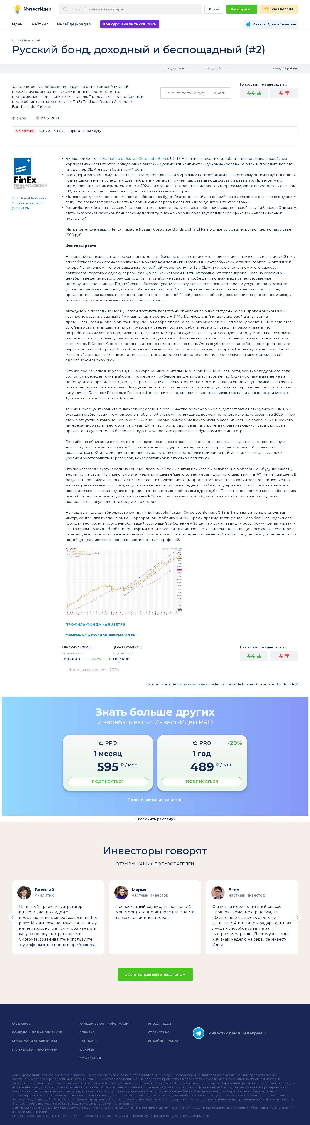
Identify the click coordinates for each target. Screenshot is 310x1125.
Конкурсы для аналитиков (37, 1032)
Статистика (159, 1032)
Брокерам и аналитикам (34, 1041)
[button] (12, 917)
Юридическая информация (105, 1023)
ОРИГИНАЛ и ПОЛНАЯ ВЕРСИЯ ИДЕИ (101, 635)
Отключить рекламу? (155, 819)
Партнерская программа (34, 1049)
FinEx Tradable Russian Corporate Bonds (133, 158)
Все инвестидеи (28, 40)
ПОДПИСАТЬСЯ (108, 781)
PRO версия (282, 9)
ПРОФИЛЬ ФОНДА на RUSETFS (95, 624)
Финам (19, 118)
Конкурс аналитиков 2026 (130, 24)
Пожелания (90, 1058)
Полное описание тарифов (155, 800)
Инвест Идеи (159, 1023)
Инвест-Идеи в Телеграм (235, 1033)
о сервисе (21, 1023)
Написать (88, 1041)
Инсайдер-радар (74, 24)
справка (87, 1032)
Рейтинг (40, 24)
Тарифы (86, 1049)
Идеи (17, 24)
